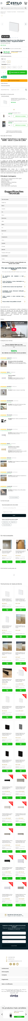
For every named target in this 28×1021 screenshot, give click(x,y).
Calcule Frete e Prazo (5, 89)
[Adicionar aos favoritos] (2, 15)
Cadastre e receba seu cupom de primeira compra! (14, 926)
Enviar (14, 515)
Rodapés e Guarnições (11, 11)
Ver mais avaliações (14, 497)
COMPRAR (19, 1016)
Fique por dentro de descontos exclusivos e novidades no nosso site (14, 928)
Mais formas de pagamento (6, 56)
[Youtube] (17, 964)
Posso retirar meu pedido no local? (14, 301)
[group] (14, 915)
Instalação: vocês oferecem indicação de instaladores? (14, 291)
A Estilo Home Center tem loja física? (14, 286)
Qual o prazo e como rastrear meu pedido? (14, 297)
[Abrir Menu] (2, 3)
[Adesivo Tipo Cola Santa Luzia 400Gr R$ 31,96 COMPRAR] (8, 1017)
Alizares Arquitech (20, 11)
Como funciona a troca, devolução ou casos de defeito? (14, 282)
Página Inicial (3, 11)
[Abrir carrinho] (25, 3)
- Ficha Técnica (4, 83)
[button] (10, 37)
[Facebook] (10, 964)
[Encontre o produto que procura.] (25, 8)
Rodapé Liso (3, 12)
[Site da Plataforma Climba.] (14, 995)
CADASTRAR (14, 945)
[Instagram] (14, 964)
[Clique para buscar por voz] (2, 8)
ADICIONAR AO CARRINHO (18, 72)
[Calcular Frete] (26, 89)
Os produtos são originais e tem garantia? (14, 276)
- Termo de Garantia (5, 85)
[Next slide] (25, 24)
